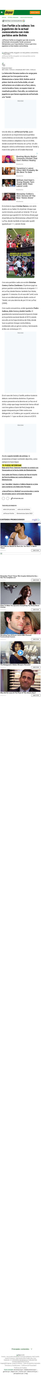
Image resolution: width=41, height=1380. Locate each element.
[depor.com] (9, 12)
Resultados (35, 12)
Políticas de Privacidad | (28, 1365)
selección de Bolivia (23, 509)
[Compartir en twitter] (7, 498)
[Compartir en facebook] (3, 498)
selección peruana (9, 509)
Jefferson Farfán (8, 513)
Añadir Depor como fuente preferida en (14, 20)
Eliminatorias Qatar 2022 (24, 513)
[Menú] (2, 12)
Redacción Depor (7, 68)
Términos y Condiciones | (12, 1365)
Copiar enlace (18, 498)
